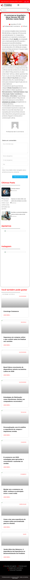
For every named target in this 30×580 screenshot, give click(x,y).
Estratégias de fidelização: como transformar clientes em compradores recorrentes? (14, 399)
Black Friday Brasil (13, 78)
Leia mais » (6, 315)
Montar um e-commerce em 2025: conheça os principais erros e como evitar (13, 491)
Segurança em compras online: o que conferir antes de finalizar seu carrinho (14, 339)
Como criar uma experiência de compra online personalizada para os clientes (14, 521)
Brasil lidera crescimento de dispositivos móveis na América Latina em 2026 (14, 369)
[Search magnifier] (28, 10)
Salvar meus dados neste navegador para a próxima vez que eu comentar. (14, 171)
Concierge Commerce (15, 188)
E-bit (14, 35)
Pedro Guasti (5, 76)
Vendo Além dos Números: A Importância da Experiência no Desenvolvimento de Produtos (14, 551)
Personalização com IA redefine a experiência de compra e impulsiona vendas (14, 429)
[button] (18, 5)
